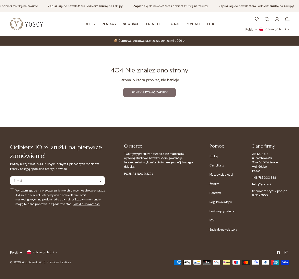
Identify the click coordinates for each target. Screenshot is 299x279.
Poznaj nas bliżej (138, 174)
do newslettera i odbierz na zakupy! (84, 6)
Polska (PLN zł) (275, 29)
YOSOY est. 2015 (33, 262)
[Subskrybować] (100, 181)
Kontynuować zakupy (149, 92)
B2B (212, 220)
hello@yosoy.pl (261, 184)
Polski (249, 29)
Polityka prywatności (223, 211)
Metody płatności (221, 175)
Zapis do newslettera (223, 230)
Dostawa (215, 193)
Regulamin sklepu (220, 202)
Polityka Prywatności (86, 204)
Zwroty (214, 184)
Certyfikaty (217, 165)
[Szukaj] (267, 19)
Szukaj (213, 156)
